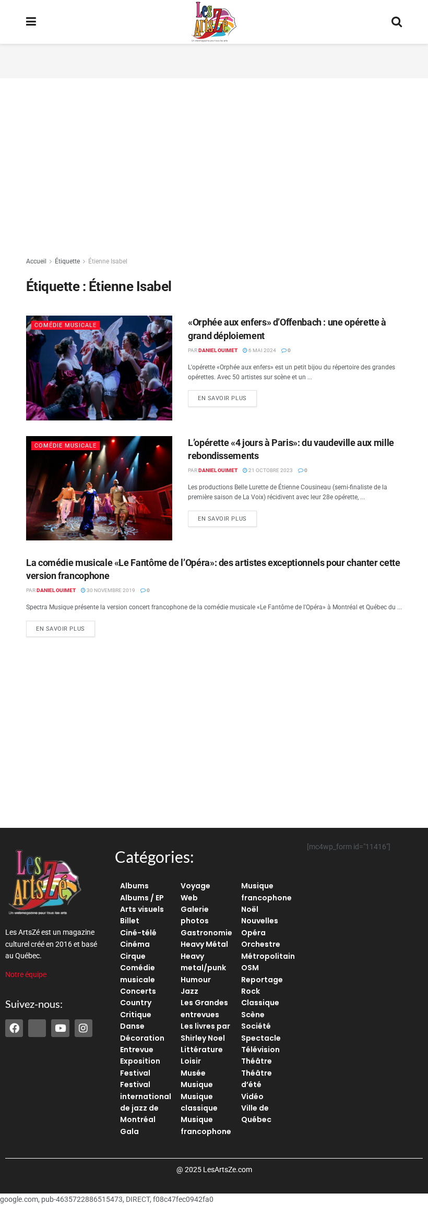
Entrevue (136, 1049)
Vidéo (252, 1096)
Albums (134, 886)
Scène (253, 1014)
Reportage (262, 979)
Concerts (138, 991)
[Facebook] (14, 1028)
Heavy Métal (204, 944)
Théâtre (256, 1061)
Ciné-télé (138, 932)
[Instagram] (83, 1028)
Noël (249, 909)
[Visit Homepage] (214, 22)
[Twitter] (37, 1028)
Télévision (260, 1049)
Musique (197, 1084)
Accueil (36, 261)
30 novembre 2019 (110, 590)
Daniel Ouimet (217, 350)
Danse (132, 1026)
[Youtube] (60, 1028)
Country (135, 1002)
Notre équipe (25, 974)
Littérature (202, 1049)
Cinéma (135, 944)
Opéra (253, 932)
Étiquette (67, 261)
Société (256, 1026)
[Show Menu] (31, 22)
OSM (250, 967)
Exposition (140, 1061)
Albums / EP (142, 898)
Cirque (133, 956)
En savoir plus (227, 396)
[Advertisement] (214, 59)
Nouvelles (259, 920)
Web (189, 898)
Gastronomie (206, 932)
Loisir (191, 1061)
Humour (196, 979)
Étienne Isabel (107, 261)
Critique (135, 1014)
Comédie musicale (65, 325)
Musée (193, 1073)
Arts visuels (142, 909)
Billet (129, 920)
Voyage (195, 886)
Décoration (142, 1038)
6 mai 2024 (261, 350)
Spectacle (261, 1038)
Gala (129, 1131)
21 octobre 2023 (270, 470)
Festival (135, 1073)
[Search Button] (396, 22)
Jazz (189, 991)
